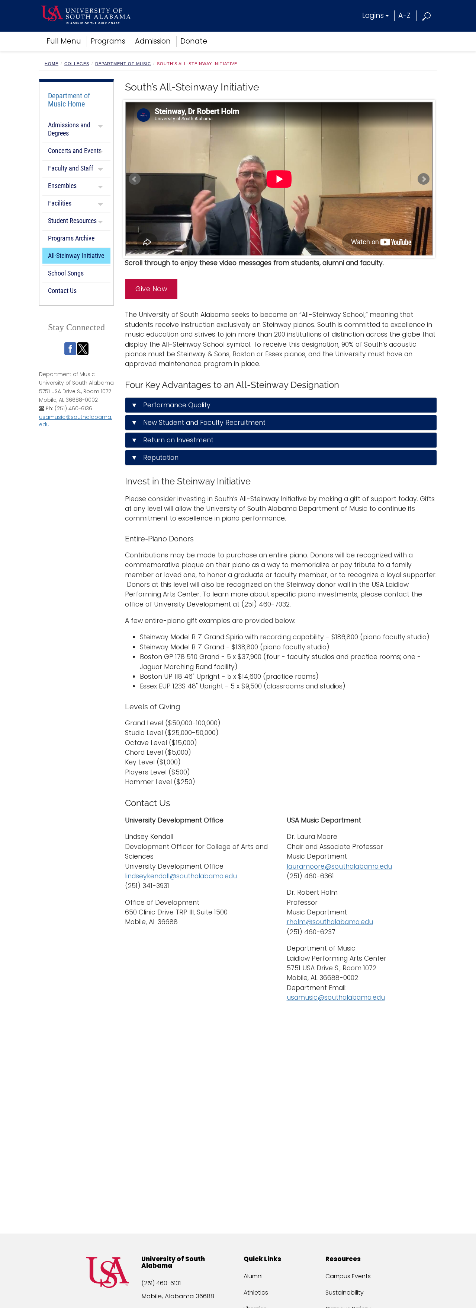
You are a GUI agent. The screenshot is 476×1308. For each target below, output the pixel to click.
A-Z (404, 15)
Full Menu (63, 41)
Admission (153, 41)
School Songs (66, 273)
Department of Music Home (69, 99)
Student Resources (72, 221)
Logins (373, 15)
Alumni (253, 1276)
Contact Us (62, 291)
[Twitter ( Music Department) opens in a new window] (83, 348)
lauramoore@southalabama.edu (339, 866)
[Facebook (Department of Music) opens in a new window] (70, 348)
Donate (193, 41)
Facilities (59, 203)
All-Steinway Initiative (76, 256)
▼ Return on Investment (172, 440)
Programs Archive (71, 238)
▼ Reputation (154, 457)
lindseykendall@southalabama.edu (181, 876)
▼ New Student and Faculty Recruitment (198, 422)
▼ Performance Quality (170, 405)
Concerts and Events (75, 151)
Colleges (76, 63)
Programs (108, 41)
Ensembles (62, 186)
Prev (135, 179)
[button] (426, 15)
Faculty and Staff (70, 168)
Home (51, 63)
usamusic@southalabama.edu (336, 997)
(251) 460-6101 (161, 1283)
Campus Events (348, 1276)
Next (424, 179)
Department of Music (123, 63)
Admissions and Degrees (69, 129)
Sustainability (344, 1292)
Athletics (256, 1292)
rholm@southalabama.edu (330, 921)
